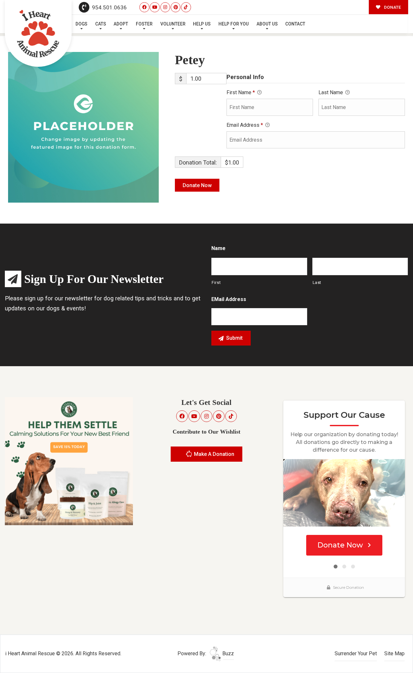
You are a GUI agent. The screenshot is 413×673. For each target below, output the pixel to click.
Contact (295, 23)
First (216, 282)
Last (317, 282)
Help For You (233, 23)
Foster (144, 23)
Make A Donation (213, 454)
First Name (241, 92)
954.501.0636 (109, 7)
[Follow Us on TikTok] (186, 7)
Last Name (331, 92)
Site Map (394, 653)
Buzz (227, 653)
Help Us (202, 23)
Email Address (245, 125)
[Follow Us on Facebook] (144, 7)
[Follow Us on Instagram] (165, 7)
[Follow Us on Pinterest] (176, 7)
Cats (100, 23)
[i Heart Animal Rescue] (38, 34)
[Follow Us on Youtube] (155, 7)
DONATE (392, 7)
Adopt (121, 23)
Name (218, 248)
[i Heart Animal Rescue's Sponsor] (69, 461)
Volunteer (173, 23)
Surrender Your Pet (356, 653)
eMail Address (228, 299)
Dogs (81, 23)
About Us (267, 23)
